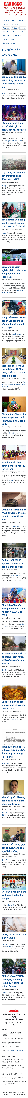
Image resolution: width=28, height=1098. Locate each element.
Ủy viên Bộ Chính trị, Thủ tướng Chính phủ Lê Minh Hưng (13, 384)
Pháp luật (6, 28)
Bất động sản (7, 35)
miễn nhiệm (11, 433)
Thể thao (6, 24)
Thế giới (5, 39)
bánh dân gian (9, 947)
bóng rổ (11, 905)
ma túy (11, 480)
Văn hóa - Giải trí (18, 32)
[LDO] (14, 67)
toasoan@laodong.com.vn (15, 1050)
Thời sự (14, 28)
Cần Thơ (4, 944)
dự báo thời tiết (16, 576)
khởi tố (4, 815)
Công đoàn (6, 32)
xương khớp (14, 719)
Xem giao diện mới (9, 43)
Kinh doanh (15, 24)
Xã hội (14, 20)
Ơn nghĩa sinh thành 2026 (13, 141)
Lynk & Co (15, 526)
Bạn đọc (22, 28)
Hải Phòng (5, 763)
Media (21, 20)
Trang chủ (6, 20)
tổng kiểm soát (17, 334)
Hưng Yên (5, 813)
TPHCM (4, 993)
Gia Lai (4, 233)
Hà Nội (4, 94)
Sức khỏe (17, 35)
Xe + (12, 39)
